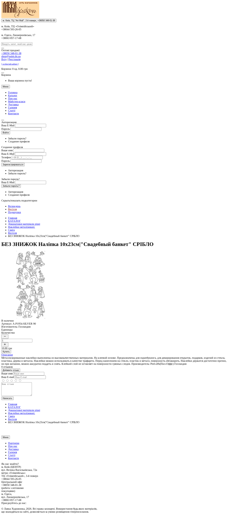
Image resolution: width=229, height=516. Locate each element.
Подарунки (14, 212)
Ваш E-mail (7, 377)
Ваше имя (7, 150)
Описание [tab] (7, 354)
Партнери (13, 443)
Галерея (12, 107)
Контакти (13, 113)
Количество (8, 332)
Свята (11, 230)
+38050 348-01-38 (11, 53)
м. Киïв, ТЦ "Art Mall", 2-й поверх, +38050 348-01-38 (29, 20)
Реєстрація (14, 59)
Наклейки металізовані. (21, 227)
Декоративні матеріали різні (24, 224)
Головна (12, 92)
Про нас (12, 98)
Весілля (12, 209)
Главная (12, 218)
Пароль (5, 128)
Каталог (12, 95)
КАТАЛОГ (14, 221)
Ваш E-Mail (7, 125)
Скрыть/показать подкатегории (19, 200)
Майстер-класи (16, 101)
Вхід (4, 59)
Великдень (14, 206)
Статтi (11, 110)
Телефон (6, 157)
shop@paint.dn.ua (11, 56)
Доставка (13, 104)
